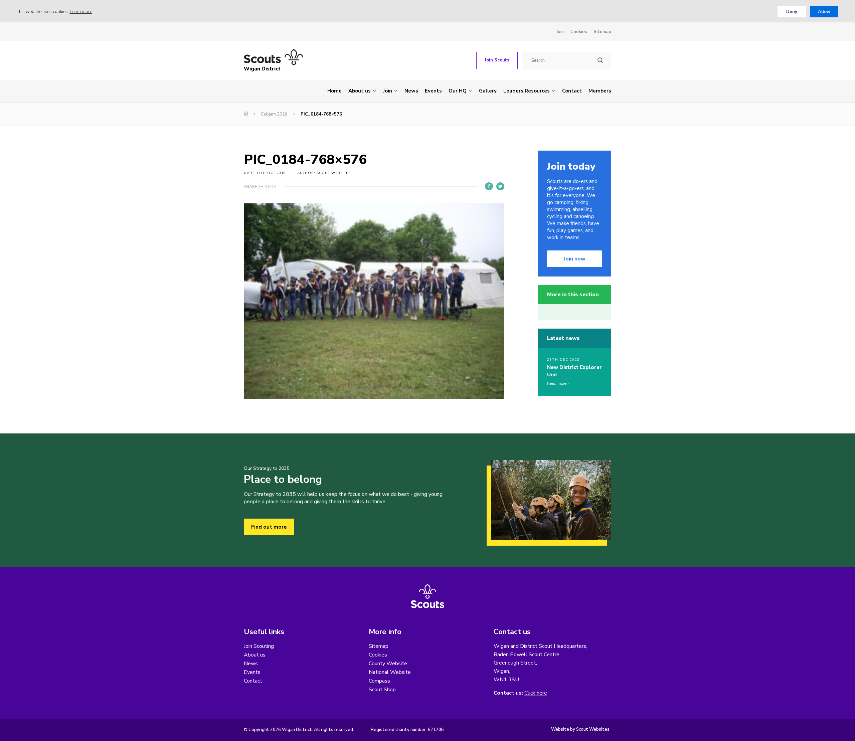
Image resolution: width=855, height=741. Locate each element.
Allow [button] (824, 12)
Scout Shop (382, 689)
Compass (379, 681)
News (411, 90)
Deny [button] (791, 12)
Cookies (578, 32)
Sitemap (602, 32)
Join (560, 32)
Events (433, 90)
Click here (535, 693)
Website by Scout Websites (580, 729)
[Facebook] (489, 186)
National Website (390, 672)
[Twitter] (500, 186)
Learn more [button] (81, 12)
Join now (574, 258)
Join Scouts (497, 60)
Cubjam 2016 (274, 114)
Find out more (269, 527)
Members (599, 90)
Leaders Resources (526, 90)
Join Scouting (259, 646)
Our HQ (458, 90)
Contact (572, 90)
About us (359, 90)
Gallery (488, 90)
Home (334, 90)
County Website (388, 663)
